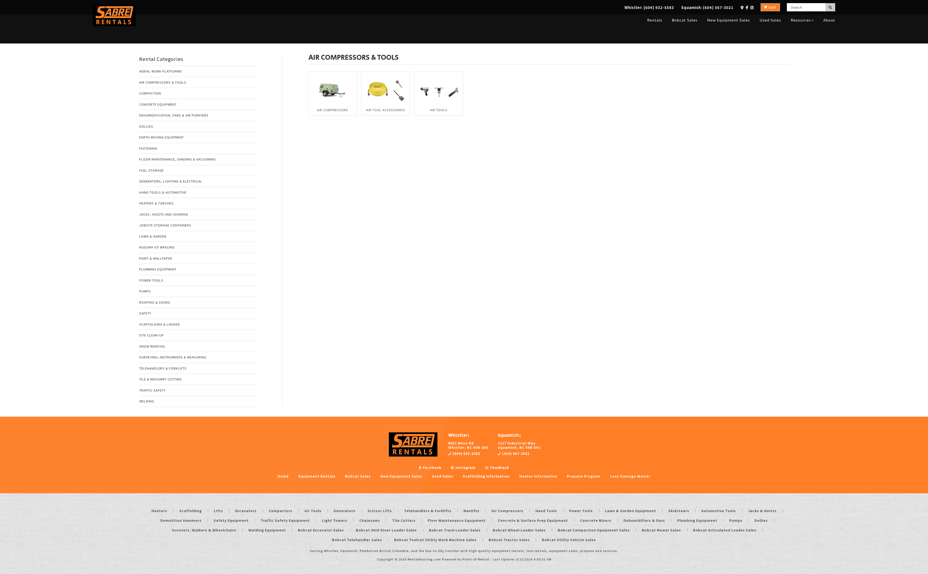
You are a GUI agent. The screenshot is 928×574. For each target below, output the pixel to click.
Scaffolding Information (486, 476)
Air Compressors (507, 510)
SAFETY (145, 313)
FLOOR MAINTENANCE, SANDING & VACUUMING (177, 159)
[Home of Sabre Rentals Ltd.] (413, 455)
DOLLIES (146, 126)
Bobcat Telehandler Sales (357, 539)
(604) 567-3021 (515, 453)
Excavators (246, 510)
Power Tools (581, 510)
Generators (344, 510)
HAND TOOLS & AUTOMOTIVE (163, 192)
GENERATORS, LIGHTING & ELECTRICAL (170, 181)
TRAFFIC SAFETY (152, 390)
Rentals (654, 19)
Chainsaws (369, 520)
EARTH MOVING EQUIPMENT (161, 137)
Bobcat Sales (684, 19)
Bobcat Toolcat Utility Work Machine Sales (435, 539)
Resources (801, 19)
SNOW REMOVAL (152, 346)
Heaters (159, 510)
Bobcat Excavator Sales (321, 530)
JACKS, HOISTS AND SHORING (163, 214)
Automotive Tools (718, 510)
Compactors (280, 510)
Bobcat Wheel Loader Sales (519, 530)
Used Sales (770, 19)
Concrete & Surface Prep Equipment (533, 520)
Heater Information (538, 476)
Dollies (761, 520)
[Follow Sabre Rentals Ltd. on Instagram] (752, 7)
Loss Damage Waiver (630, 476)
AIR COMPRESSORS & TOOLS (162, 82)
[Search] (830, 7)
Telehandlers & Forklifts (427, 510)
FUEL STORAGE (151, 170)
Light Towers (334, 520)
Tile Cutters (404, 520)
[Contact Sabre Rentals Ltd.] (742, 7)
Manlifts (471, 510)
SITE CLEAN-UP (151, 335)
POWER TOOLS (151, 280)
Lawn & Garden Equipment (630, 510)
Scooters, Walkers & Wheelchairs (204, 530)
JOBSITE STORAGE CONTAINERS (165, 225)
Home (283, 476)
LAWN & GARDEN (153, 236)
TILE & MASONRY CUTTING (160, 379)
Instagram (465, 467)
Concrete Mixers (595, 520)
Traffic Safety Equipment (285, 520)
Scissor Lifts (380, 510)
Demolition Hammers (181, 520)
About (829, 19)
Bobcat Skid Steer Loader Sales (386, 530)
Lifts (218, 510)
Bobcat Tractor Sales (509, 539)
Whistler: (649, 7)
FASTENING (148, 148)
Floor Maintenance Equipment (457, 520)
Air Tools (312, 510)
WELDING (146, 401)
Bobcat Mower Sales (661, 530)
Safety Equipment (231, 520)
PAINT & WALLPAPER (155, 258)
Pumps (735, 520)
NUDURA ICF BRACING (157, 247)
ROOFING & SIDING (154, 302)
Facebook (431, 467)
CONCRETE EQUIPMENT (158, 104)
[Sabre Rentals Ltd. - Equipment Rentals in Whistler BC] (114, 24)
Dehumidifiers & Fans (644, 520)
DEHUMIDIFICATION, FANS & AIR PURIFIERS (174, 115)
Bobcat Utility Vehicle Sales (569, 539)
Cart (772, 7)
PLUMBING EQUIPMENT (157, 269)
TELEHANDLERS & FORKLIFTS (163, 368)
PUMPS (145, 291)
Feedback (499, 467)
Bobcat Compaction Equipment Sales (594, 530)
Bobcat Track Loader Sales (455, 530)
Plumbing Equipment (697, 520)
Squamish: (707, 7)
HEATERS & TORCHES (156, 203)
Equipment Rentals (316, 476)
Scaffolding (190, 510)
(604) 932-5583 (466, 453)
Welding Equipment (267, 530)
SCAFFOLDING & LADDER (159, 324)
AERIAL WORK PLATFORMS (160, 71)
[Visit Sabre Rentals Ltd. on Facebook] (747, 7)
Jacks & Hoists (762, 510)
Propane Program (584, 476)
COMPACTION (150, 93)
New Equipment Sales (728, 19)
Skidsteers (678, 510)
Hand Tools (546, 510)
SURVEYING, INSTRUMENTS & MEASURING (172, 357)
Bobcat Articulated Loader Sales (724, 530)
